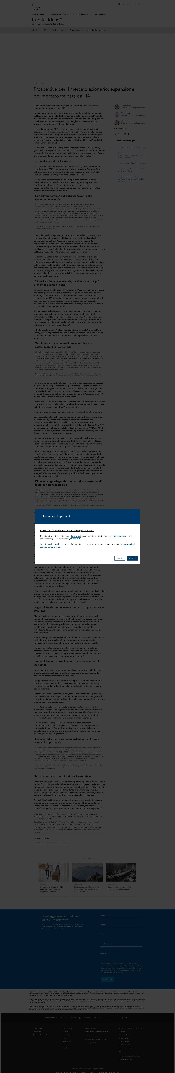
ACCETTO (132, 558)
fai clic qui (118, 536)
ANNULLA (120, 558)
